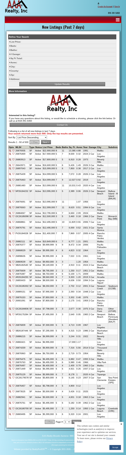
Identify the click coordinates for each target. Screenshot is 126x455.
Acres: (13, 62)
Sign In (117, 6)
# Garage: (15, 54)
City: (12, 66)
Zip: (12, 75)
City (99, 147)
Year (85, 147)
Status (38, 147)
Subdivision (114, 147)
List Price (48, 147)
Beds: (13, 46)
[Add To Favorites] (13, 150)
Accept (115, 447)
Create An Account (105, 6)
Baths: (13, 50)
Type (31, 147)
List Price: (15, 42)
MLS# (18, 147)
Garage (92, 147)
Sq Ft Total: (16, 58)
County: (14, 71)
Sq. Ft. (72, 147)
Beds (58, 147)
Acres (79, 147)
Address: (15, 79)
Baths (65, 147)
